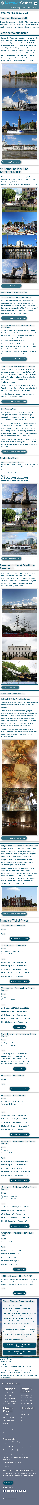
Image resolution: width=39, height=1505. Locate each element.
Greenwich (5, 473)
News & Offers (6, 1361)
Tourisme (17, 1373)
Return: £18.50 (23, 1008)
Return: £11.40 (21, 969)
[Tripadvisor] (20, 1491)
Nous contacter (9, 1439)
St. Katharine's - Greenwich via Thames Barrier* (18, 1034)
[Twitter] (24, 1491)
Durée (3, 948)
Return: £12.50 (22, 1015)
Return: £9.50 (22, 1056)
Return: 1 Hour (9, 1242)
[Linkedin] (12, 1491)
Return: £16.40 (23, 1115)
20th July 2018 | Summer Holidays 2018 (16, 1366)
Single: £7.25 (8, 966)
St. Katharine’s (16, 473)
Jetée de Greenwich (13, 1370)
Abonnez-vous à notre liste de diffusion (19, 1470)
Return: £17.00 (23, 1054)
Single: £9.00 (8, 1011)
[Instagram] (8, 1491)
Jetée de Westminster (14, 33)
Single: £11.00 (9, 962)
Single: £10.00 (8, 1015)
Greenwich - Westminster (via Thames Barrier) (18, 1142)
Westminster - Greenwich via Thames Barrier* (18, 989)
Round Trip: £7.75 (9, 1257)
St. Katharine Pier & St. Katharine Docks (14, 170)
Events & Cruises (26, 1390)
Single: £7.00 (8, 1056)
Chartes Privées (8, 1409)
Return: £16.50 (23, 962)
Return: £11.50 (22, 1011)
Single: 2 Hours (9, 997)
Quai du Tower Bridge (16, 1375)
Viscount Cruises (6, 1359)
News (4, 1364)
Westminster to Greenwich (13, 925)
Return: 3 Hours (9, 1000)
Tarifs (3, 959)
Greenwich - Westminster (12, 1075)
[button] (35, 3)
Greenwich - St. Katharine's (13, 1095)
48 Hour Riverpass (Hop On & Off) (16, 1276)
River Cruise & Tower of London (12, 462)
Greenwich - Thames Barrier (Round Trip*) (17, 1233)
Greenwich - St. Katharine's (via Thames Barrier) (19, 1188)
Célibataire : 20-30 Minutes (13, 951)
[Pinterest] (16, 1491)
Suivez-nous (8, 1487)
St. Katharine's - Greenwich (13, 945)
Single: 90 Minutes (10, 1043)
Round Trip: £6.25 (10, 1254)
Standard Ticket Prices (14, 920)
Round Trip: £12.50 (11, 1250)
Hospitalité (28, 1408)
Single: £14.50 (9, 1008)
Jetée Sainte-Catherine (19, 354)
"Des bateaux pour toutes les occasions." (23, 7)
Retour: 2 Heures (10, 954)
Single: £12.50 (9, 1054)
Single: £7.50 (8, 969)
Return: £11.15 (22, 966)
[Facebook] (4, 1491)
